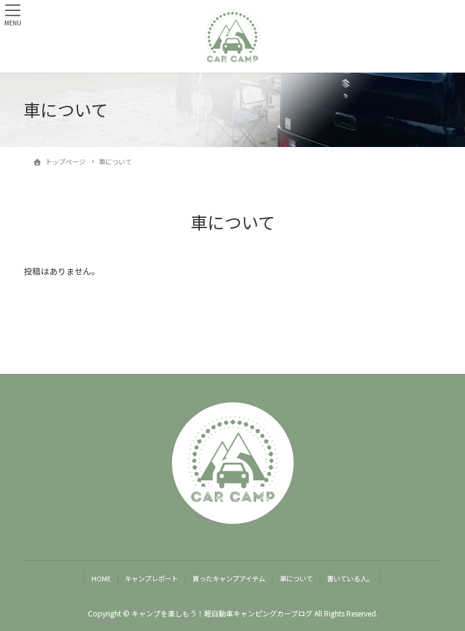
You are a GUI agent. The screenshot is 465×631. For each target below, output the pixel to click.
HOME (101, 578)
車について (296, 578)
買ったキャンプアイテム (229, 578)
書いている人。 (350, 578)
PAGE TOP (442, 600)
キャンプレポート (151, 578)
